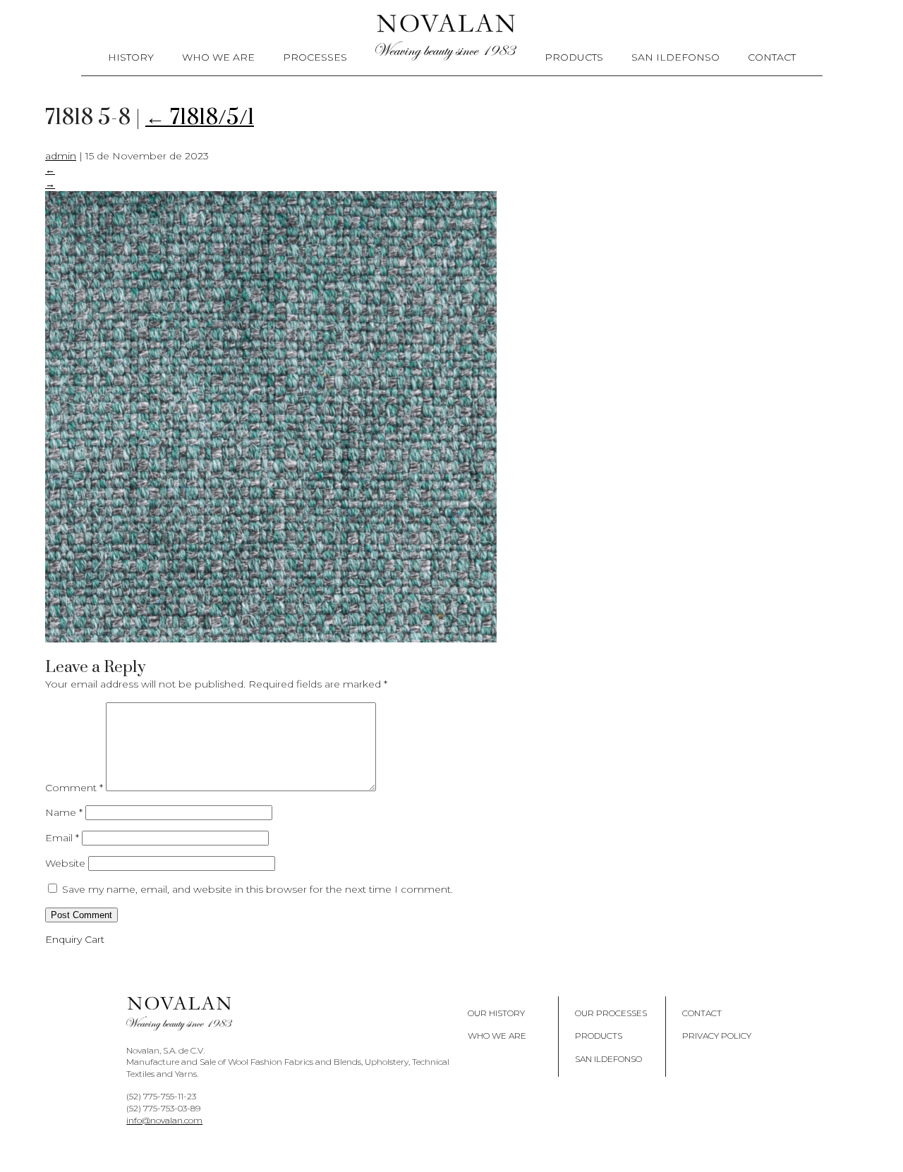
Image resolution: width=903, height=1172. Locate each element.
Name (64, 812)
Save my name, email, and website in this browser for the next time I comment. (257, 889)
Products (574, 57)
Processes (315, 57)
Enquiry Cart (74, 939)
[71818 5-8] (271, 639)
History (131, 57)
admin (60, 155)
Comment (74, 787)
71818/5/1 (199, 117)
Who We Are (218, 57)
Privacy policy (716, 1035)
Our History (496, 1013)
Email (62, 837)
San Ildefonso (675, 57)
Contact (772, 57)
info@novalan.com (164, 1120)
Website (65, 863)
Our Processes (611, 1013)
